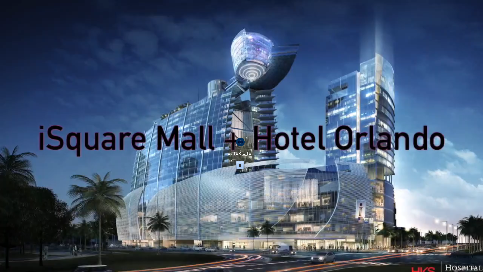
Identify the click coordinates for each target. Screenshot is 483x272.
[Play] (240, 165)
